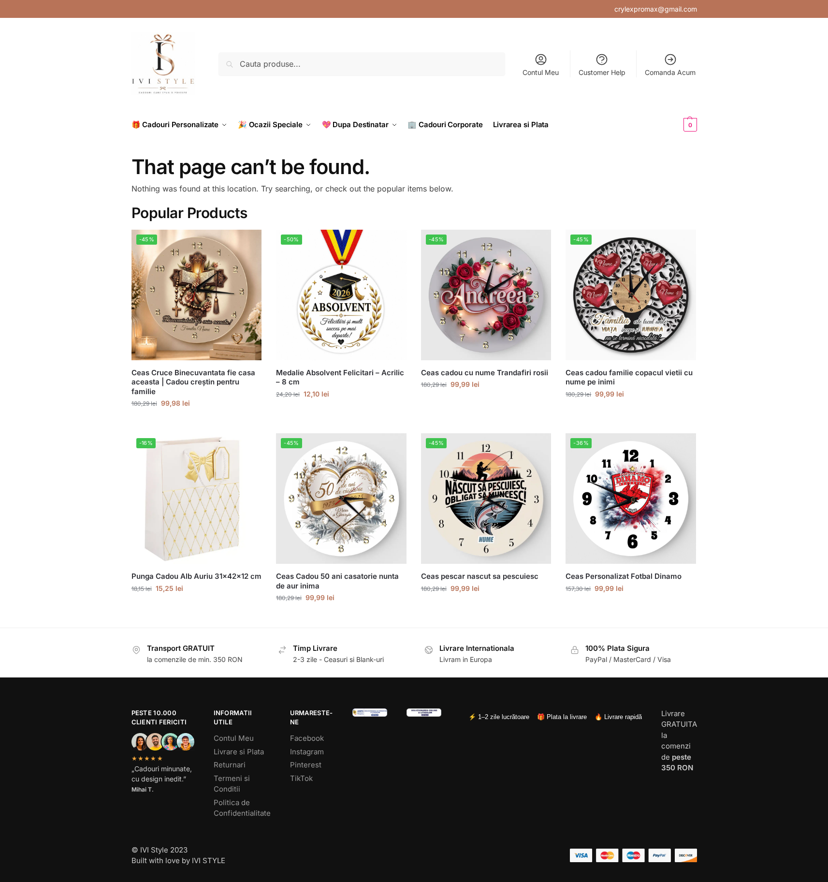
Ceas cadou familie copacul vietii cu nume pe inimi (629, 377)
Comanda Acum (670, 72)
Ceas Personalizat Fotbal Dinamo (624, 576)
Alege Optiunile (196, 423)
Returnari (230, 764)
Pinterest (305, 764)
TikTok (301, 778)
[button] (674, 124)
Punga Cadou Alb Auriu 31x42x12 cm (196, 576)
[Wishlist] (247, 244)
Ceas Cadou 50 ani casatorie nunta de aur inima (337, 581)
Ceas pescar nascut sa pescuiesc (479, 576)
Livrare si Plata (239, 751)
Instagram (307, 751)
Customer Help (602, 72)
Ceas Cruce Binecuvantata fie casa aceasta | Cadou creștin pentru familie (193, 382)
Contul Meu (541, 72)
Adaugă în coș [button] (196, 608)
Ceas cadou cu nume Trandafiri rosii (484, 372)
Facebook (307, 738)
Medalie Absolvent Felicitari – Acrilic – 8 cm (340, 377)
